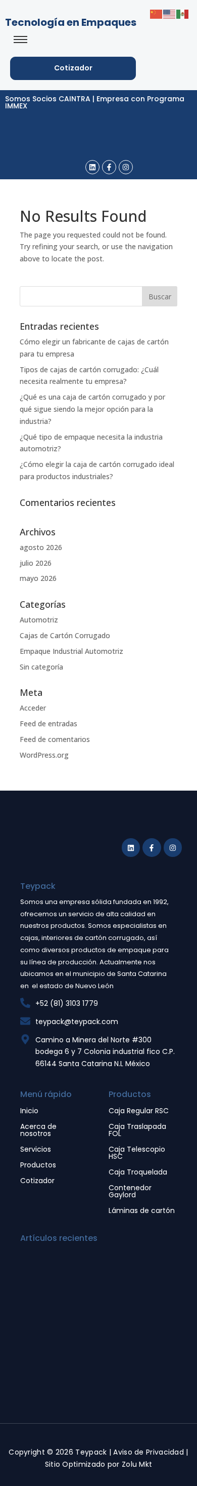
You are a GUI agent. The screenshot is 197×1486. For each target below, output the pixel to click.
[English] (169, 13)
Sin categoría (41, 667)
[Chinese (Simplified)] (156, 13)
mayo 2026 (38, 578)
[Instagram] (126, 167)
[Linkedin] (92, 167)
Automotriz (39, 619)
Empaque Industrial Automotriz (71, 651)
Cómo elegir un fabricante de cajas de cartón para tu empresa (98, 1282)
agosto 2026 (41, 547)
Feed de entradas (48, 723)
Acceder (33, 708)
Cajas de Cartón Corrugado (65, 635)
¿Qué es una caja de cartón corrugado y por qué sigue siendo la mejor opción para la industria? (92, 409)
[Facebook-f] (109, 167)
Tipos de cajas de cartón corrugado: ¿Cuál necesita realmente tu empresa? (99, 1362)
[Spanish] (182, 13)
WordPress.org (44, 755)
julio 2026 (36, 563)
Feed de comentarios (55, 739)
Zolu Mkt (137, 1464)
